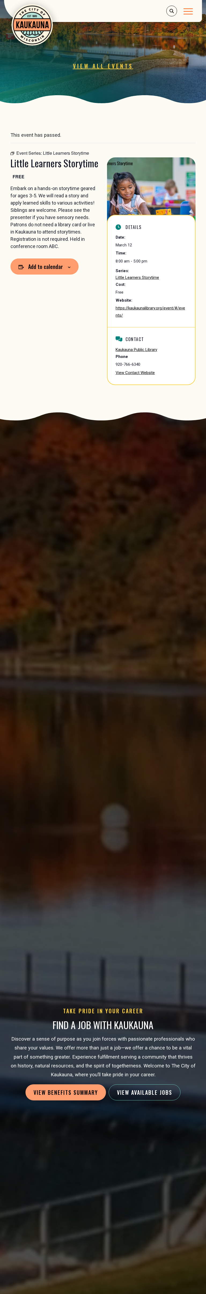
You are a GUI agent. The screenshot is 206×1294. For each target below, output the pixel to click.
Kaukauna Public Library (136, 349)
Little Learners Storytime (137, 277)
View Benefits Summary (66, 1092)
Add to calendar (45, 267)
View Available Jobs (144, 1092)
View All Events (103, 66)
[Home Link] (34, 25)
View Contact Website (135, 372)
